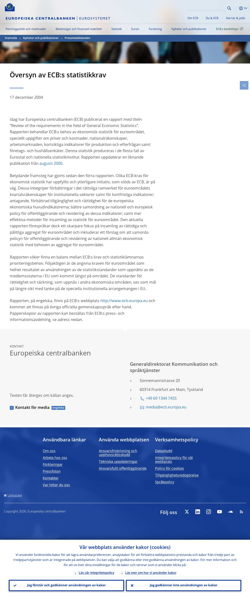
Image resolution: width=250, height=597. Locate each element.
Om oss (49, 451)
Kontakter (51, 478)
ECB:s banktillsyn (227, 29)
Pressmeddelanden (77, 38)
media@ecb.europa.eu (166, 407)
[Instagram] (208, 511)
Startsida (11, 38)
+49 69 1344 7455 (161, 399)
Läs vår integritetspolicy (96, 573)
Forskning (155, 29)
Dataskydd (163, 451)
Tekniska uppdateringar (118, 462)
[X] (186, 511)
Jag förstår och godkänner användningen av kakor (66, 585)
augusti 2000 (50, 164)
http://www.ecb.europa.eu (124, 301)
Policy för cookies (169, 468)
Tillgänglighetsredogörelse (177, 475)
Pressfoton (52, 471)
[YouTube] (219, 511)
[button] (235, 8)
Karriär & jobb (235, 18)
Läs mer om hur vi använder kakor (151, 573)
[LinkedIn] (197, 511)
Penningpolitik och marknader (26, 29)
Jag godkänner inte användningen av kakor (183, 585)
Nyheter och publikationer (188, 29)
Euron (135, 29)
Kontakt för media (32, 408)
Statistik (116, 29)
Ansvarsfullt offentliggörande (122, 468)
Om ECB (193, 18)
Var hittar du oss (56, 485)
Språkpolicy (164, 482)
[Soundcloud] (230, 511)
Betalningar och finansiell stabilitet (79, 29)
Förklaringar (52, 464)
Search (229, 8)
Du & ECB (212, 18)
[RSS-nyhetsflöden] (241, 511)
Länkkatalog (15, 495)
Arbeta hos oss (55, 458)
